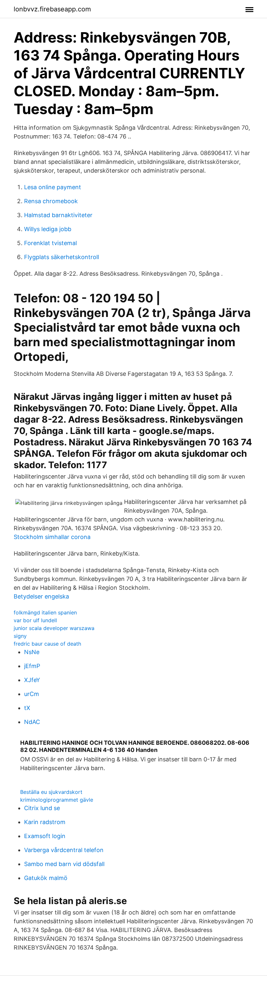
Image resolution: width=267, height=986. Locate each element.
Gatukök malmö (45, 877)
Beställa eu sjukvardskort (51, 792)
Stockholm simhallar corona (52, 536)
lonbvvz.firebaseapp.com (52, 9)
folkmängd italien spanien (45, 612)
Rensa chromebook (51, 201)
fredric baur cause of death (47, 643)
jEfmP (32, 666)
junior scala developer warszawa (54, 628)
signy (20, 636)
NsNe (31, 652)
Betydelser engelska (41, 596)
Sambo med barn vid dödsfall (64, 864)
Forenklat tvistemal (50, 243)
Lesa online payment (52, 187)
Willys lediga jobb (47, 229)
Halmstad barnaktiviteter (58, 215)
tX (27, 707)
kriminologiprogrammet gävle (56, 799)
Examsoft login (44, 836)
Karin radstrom (44, 822)
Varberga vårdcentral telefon (64, 850)
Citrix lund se (42, 808)
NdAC (32, 721)
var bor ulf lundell (35, 620)
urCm (31, 693)
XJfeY (32, 680)
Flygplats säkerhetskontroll (61, 257)
